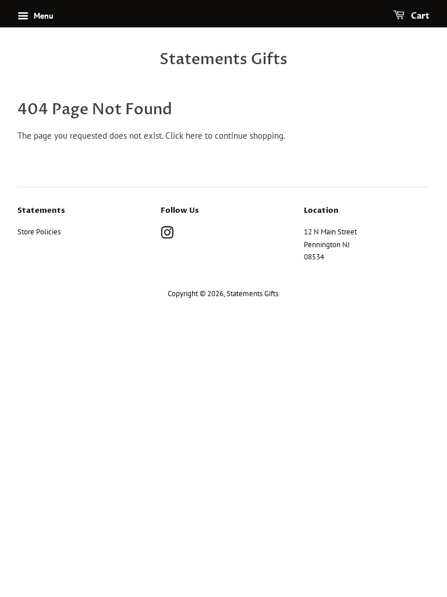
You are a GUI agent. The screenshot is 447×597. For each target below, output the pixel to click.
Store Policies (39, 232)
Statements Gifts (223, 60)
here (194, 135)
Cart (419, 16)
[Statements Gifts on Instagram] (167, 235)
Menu (42, 15)
